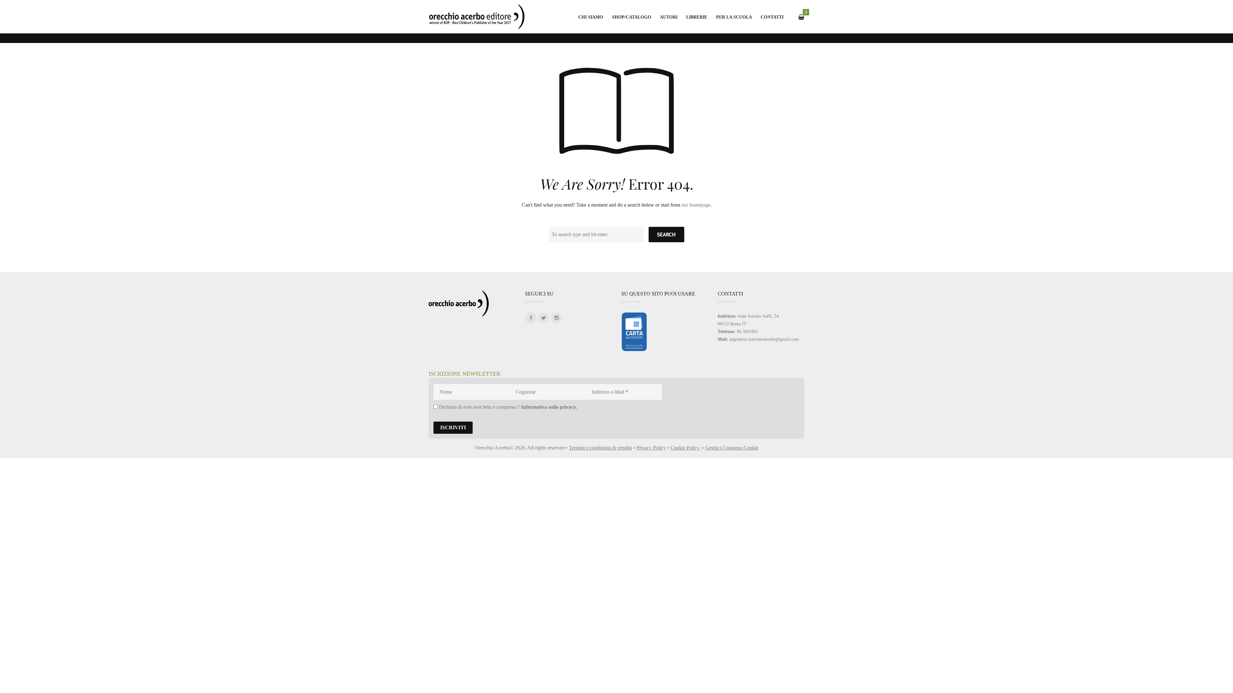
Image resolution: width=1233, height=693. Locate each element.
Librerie (696, 17)
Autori (669, 17)
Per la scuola (734, 17)
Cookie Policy (685, 447)
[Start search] (666, 234)
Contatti (772, 17)
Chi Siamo (590, 17)
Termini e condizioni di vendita (600, 447)
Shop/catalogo (631, 17)
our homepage (695, 205)
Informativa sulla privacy (548, 407)
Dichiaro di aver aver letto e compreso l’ (507, 407)
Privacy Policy (651, 447)
